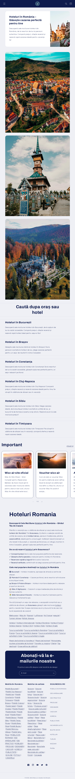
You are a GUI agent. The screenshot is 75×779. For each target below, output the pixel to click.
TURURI (53, 739)
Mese (37, 718)
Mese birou (32, 723)
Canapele (38, 755)
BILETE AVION (55, 730)
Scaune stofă (33, 715)
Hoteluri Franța (57, 623)
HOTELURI (54, 734)
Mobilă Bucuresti (11, 689)
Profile (52, 748)
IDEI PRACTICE (55, 698)
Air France (48, 615)
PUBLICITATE (11, 752)
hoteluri (29, 549)
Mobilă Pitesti (15, 715)
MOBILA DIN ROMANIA (58, 689)
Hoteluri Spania (15, 626)
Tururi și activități (16, 630)
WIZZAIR (53, 743)
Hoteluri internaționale (25, 623)
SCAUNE (9, 755)
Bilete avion (13, 615)
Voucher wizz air (49, 472)
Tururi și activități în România (35, 630)
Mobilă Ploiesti (18, 709)
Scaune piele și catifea (37, 712)
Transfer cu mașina (42, 643)
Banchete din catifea (36, 752)
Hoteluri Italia (39, 626)
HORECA (18, 749)
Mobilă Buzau (15, 726)
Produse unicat (40, 706)
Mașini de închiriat (43, 641)
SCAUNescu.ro (34, 777)
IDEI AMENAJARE (56, 693)
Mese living (41, 720)
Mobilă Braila (11, 712)
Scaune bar (37, 694)
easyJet (56, 615)
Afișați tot (70, 446)
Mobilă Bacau (11, 718)
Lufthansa (38, 615)
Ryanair (30, 615)
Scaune (31, 689)
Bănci (30, 738)
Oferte (53, 643)
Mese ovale (40, 735)
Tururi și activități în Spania (26, 633)
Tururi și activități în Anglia (33, 636)
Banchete (31, 746)
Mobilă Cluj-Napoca (13, 692)
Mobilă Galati (11, 706)
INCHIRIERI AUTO (56, 725)
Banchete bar (33, 743)
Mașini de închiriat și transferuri (21, 641)
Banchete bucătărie (35, 741)
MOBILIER (19, 743)
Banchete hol (39, 738)
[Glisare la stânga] (33, 502)
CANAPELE (10, 758)
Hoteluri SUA (28, 626)
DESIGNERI (19, 746)
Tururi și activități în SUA (48, 633)
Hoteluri (39, 523)
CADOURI (9, 749)
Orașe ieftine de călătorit (27, 646)
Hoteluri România (43, 623)
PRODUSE (10, 746)
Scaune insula (33, 697)
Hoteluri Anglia (52, 626)
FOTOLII (17, 755)
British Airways (28, 618)
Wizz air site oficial (16, 472)
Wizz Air (23, 615)
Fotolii (30, 755)
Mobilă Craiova (18, 703)
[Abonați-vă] (53, 673)
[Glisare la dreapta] (42, 502)
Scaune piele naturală (37, 709)
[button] (4, 3)
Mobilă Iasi (10, 694)
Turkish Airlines (15, 618)
